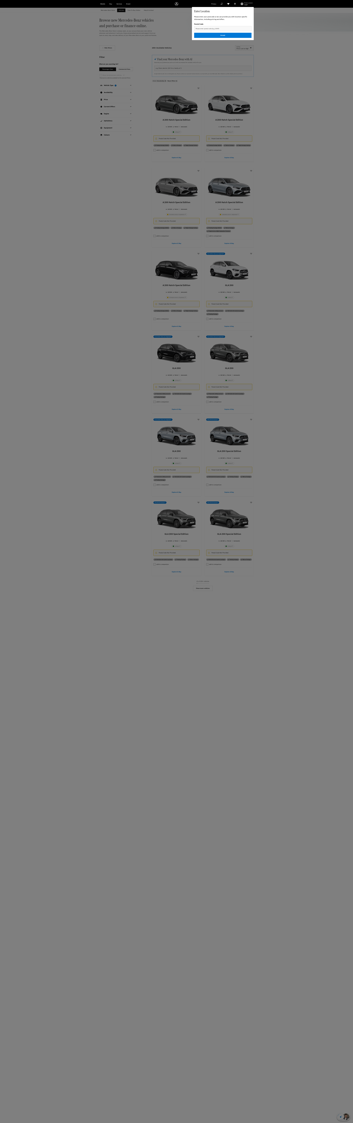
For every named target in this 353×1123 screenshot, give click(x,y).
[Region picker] (234, 3)
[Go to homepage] (176, 4)
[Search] (221, 3)
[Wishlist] (228, 3)
